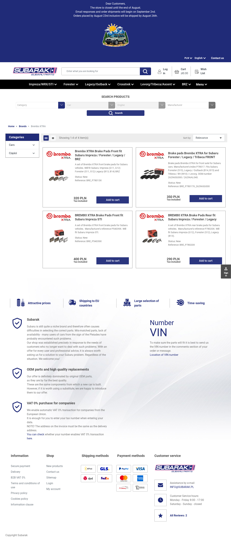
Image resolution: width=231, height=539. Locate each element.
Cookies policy (19, 498)
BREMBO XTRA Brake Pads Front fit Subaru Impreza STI (99, 217)
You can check (35, 434)
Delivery (15, 471)
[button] (181, 71)
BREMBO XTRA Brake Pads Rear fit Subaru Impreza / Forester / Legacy (192, 217)
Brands (23, 126)
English (199, 58)
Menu (200, 84)
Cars (12, 145)
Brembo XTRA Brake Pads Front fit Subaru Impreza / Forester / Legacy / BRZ (100, 155)
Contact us (217, 58)
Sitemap (51, 477)
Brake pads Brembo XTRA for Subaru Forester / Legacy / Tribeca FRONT (193, 155)
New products (54, 466)
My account (53, 489)
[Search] (145, 71)
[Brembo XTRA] (59, 155)
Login (49, 483)
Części (13, 153)
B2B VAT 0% (18, 477)
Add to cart (112, 199)
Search (119, 113)
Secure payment (20, 466)
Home (11, 126)
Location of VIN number (164, 354)
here (29, 438)
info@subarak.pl (182, 487)
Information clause (22, 504)
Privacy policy (19, 493)
